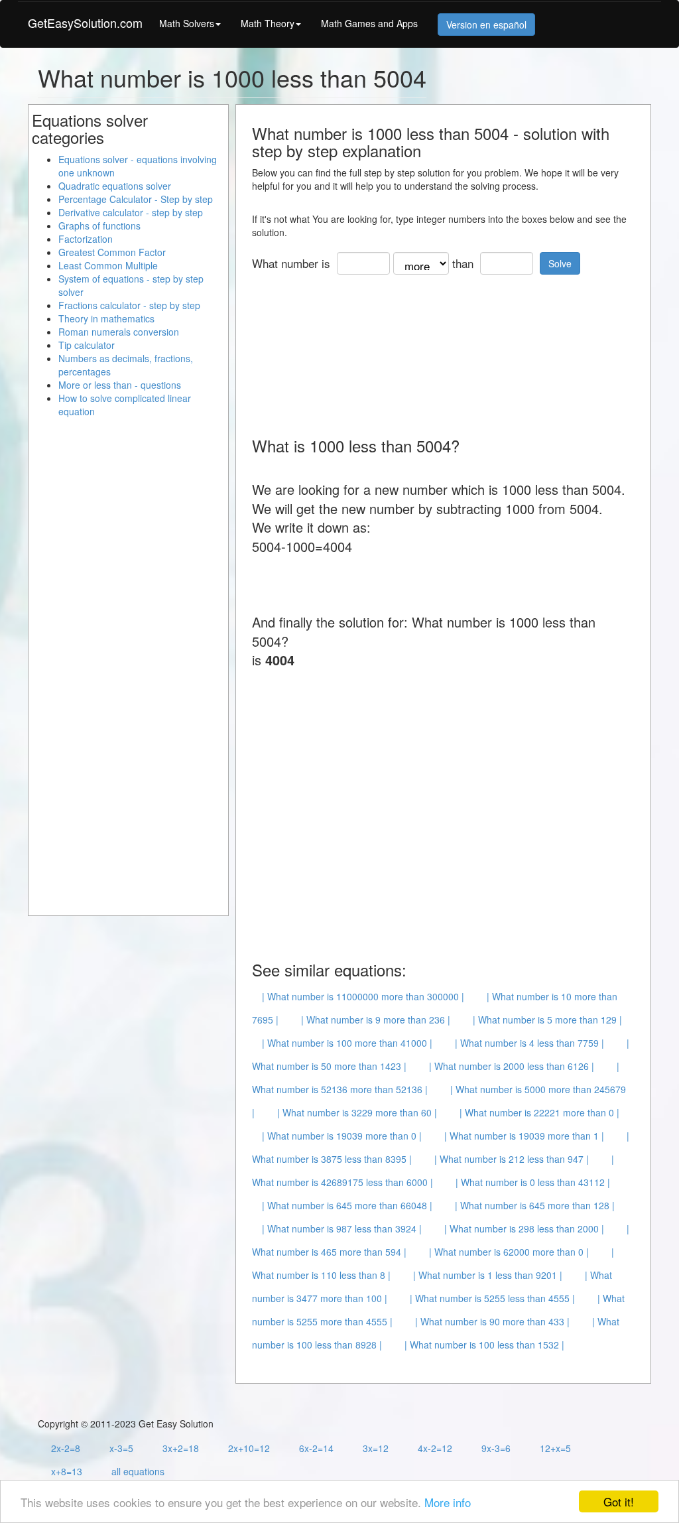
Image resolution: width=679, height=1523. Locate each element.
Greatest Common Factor (112, 252)
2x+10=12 (249, 1448)
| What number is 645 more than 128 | (535, 1205)
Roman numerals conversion (118, 331)
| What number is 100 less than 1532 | (484, 1344)
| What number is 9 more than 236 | (375, 1019)
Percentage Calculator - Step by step (135, 199)
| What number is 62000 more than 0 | (509, 1251)
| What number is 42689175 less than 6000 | (433, 1170)
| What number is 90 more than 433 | (492, 1321)
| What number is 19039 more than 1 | (524, 1135)
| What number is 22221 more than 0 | (539, 1112)
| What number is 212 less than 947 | (511, 1158)
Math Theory (267, 23)
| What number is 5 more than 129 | (547, 1019)
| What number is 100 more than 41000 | (347, 1042)
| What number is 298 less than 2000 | (524, 1228)
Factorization (85, 238)
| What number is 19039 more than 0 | (342, 1135)
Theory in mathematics (106, 318)
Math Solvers (186, 23)
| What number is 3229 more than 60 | (357, 1112)
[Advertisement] (358, 351)
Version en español (486, 24)
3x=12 (376, 1448)
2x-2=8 (65, 1448)
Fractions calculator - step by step (129, 305)
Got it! (618, 1501)
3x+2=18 (180, 1448)
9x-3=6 (496, 1448)
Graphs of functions (99, 225)
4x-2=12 (435, 1448)
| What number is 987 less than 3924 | (342, 1228)
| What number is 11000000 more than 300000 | (363, 996)
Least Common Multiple (108, 265)
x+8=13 (66, 1471)
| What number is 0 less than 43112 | (533, 1182)
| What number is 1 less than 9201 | (487, 1275)
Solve (560, 263)
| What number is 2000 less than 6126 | (511, 1066)
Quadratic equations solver (114, 185)
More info (447, 1502)
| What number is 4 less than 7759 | (529, 1042)
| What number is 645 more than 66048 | (347, 1205)
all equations (137, 1471)
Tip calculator (86, 345)
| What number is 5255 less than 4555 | (492, 1298)
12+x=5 (555, 1448)
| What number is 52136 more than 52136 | (435, 1077)
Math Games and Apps (369, 23)
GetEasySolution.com (85, 22)
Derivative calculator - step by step (130, 212)
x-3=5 (121, 1448)
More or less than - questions (119, 384)
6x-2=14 (316, 1448)
